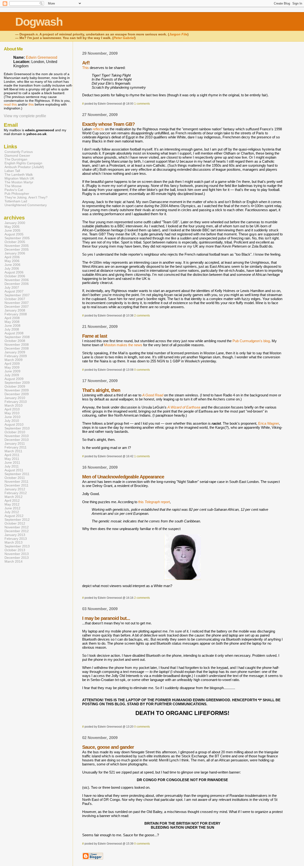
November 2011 (16, 481)
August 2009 (14, 379)
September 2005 (17, 238)
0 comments (142, 369)
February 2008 (16, 314)
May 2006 (12, 261)
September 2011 (17, 474)
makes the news (129, 345)
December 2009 (17, 394)
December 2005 (17, 249)
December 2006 (17, 284)
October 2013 (15, 550)
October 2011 (15, 478)
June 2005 (12, 230)
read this (10, 104)
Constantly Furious (19, 152)
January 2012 (15, 489)
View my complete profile (25, 116)
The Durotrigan (16, 159)
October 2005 (15, 242)
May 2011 (12, 459)
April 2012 (12, 500)
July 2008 (12, 329)
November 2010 (17, 436)
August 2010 (14, 424)
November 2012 (17, 527)
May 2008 (12, 322)
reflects (98, 129)
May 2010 (12, 413)
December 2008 (17, 348)
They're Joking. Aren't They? (26, 197)
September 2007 (17, 295)
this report (154, 502)
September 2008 (17, 337)
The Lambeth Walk (19, 174)
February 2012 (16, 493)
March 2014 (14, 561)
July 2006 (12, 268)
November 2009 (17, 390)
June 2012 (12, 508)
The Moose (13, 186)
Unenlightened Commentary (26, 205)
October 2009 (15, 386)
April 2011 (12, 455)
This (85, 68)
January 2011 (15, 443)
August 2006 (14, 272)
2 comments (142, 315)
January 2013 (15, 535)
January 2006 (15, 253)
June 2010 (12, 417)
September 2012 (17, 519)
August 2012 (14, 516)
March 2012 (14, 497)
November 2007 (17, 303)
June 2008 (12, 325)
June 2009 (12, 371)
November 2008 (17, 344)
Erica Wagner (268, 423)
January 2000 (15, 223)
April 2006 (12, 257)
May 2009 (12, 367)
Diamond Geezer (17, 155)
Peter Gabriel (124, 38)
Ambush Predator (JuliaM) (24, 167)
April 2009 (12, 363)
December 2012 (17, 531)
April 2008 (12, 318)
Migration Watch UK (19, 178)
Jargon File (178, 34)
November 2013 (17, 554)
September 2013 (17, 546)
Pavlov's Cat (14, 190)
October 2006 (15, 276)
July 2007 (12, 287)
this (31, 104)
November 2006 (17, 280)
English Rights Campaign (23, 163)
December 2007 (17, 306)
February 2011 (16, 447)
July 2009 (12, 375)
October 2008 (15, 341)
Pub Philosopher (17, 193)
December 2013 (17, 557)
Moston (110, 345)
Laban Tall (12, 171)
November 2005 (17, 246)
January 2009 (15, 352)
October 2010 (15, 432)
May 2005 (12, 227)
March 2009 (14, 360)
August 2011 (14, 470)
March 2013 (14, 542)
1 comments (142, 103)
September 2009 (17, 382)
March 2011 (13, 451)
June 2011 (12, 462)
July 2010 (12, 421)
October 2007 (15, 299)
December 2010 (17, 440)
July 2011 (12, 466)
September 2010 (17, 428)
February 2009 (16, 356)
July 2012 (12, 512)
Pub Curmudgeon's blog (251, 341)
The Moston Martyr (19, 182)
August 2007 (14, 291)
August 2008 (14, 333)
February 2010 (16, 402)
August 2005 (14, 234)
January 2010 (15, 398)
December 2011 (16, 485)
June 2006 (12, 265)
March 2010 (14, 405)
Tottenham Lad (16, 201)
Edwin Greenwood (41, 57)
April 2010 (12, 409)
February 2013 (16, 538)
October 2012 (15, 523)
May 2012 (12, 504)
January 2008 (15, 310)
